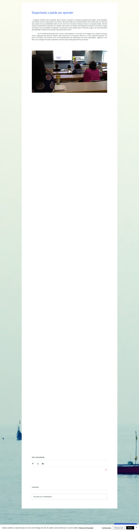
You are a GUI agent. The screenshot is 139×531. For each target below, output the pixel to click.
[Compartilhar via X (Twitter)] (38, 464)
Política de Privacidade (86, 528)
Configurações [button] (106, 528)
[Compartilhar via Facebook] (33, 464)
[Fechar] (136, 527)
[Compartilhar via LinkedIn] (43, 464)
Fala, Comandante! (38, 457)
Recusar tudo (119, 528)
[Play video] (69, 72)
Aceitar (130, 528)
